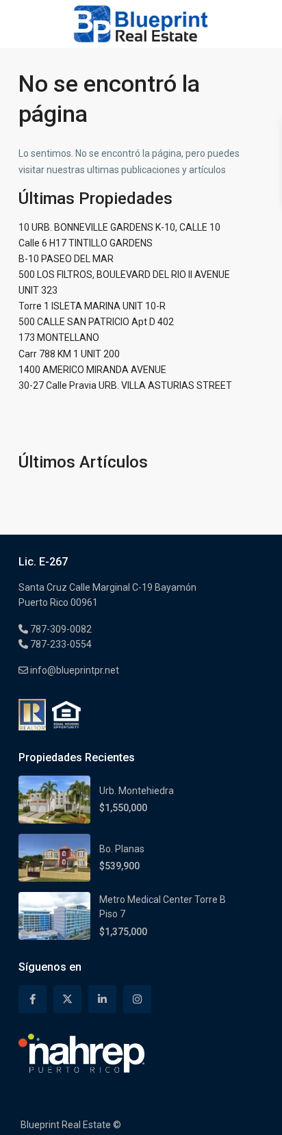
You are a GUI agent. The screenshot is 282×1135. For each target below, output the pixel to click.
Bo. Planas (121, 848)
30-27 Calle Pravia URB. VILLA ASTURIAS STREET (125, 385)
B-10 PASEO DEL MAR (66, 258)
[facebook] (32, 999)
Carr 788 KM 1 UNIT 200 (69, 353)
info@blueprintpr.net (73, 670)
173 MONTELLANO (58, 337)
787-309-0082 (60, 629)
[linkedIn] (102, 999)
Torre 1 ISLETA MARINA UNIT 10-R (92, 306)
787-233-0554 (60, 644)
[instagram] (137, 999)
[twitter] (67, 999)
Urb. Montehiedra (136, 790)
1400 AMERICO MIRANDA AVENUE (92, 369)
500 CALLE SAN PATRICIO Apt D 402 (96, 321)
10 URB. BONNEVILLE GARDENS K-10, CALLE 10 (119, 227)
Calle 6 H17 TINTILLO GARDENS (85, 243)
